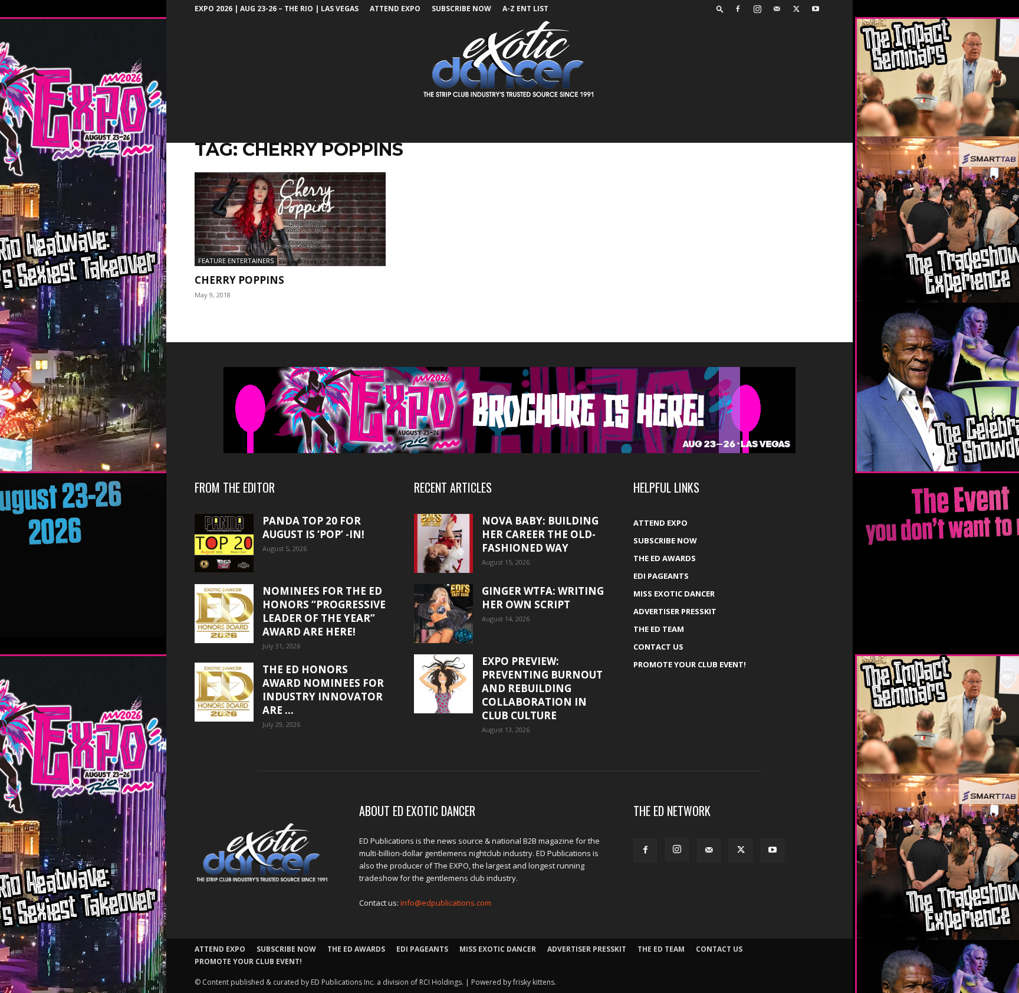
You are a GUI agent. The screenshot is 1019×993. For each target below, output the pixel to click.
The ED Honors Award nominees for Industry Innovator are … (323, 690)
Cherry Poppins (239, 280)
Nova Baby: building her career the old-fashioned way (540, 534)
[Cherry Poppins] (290, 219)
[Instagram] (757, 9)
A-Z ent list (525, 9)
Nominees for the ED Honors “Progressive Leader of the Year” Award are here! (324, 611)
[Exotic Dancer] (509, 59)
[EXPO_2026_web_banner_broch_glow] (509, 410)
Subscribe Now (461, 9)
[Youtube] (815, 9)
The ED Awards (664, 558)
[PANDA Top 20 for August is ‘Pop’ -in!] (224, 543)
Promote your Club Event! (689, 664)
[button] (720, 8)
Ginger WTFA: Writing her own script (543, 597)
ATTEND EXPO (395, 9)
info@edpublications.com (445, 902)
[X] (796, 9)
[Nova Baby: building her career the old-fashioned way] (443, 543)
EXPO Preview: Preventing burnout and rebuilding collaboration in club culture (542, 688)
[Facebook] (738, 9)
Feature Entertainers (236, 260)
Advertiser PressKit (674, 611)
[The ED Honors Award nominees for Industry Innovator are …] (224, 692)
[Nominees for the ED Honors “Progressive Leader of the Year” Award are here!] (224, 613)
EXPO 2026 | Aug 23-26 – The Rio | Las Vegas (277, 9)
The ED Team (658, 629)
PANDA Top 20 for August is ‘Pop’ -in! (313, 527)
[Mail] (776, 9)
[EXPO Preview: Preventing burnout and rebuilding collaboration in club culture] (443, 683)
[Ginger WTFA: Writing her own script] (443, 613)
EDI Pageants (661, 576)
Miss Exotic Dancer (674, 593)
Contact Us (658, 646)
